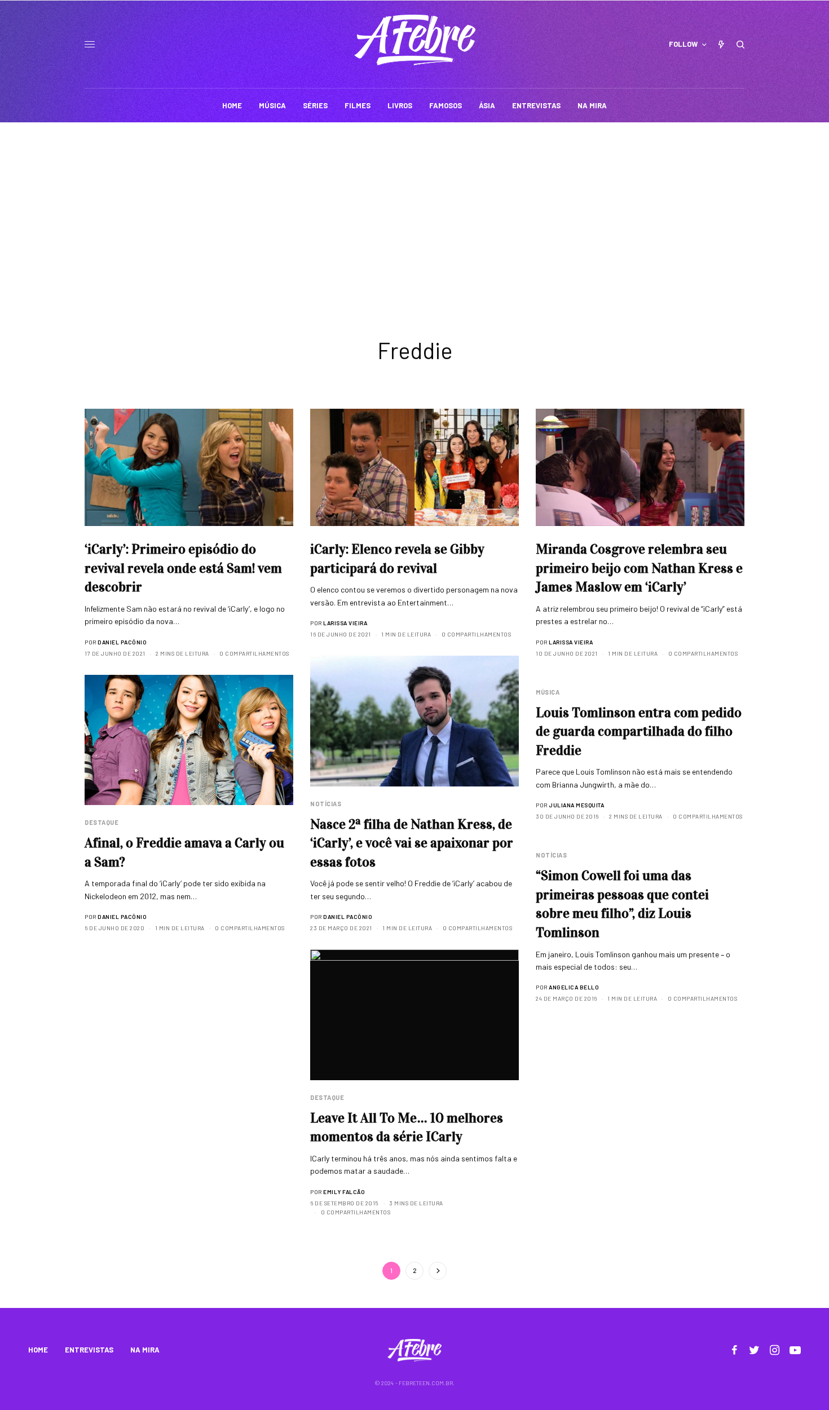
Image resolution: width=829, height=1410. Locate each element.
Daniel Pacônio (122, 642)
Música (547, 692)
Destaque (101, 822)
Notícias (325, 803)
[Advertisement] (414, 207)
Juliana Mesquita (576, 805)
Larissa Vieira (345, 623)
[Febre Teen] (414, 40)
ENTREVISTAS (89, 1349)
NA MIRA (145, 1349)
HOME (38, 1349)
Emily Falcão (344, 1191)
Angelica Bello (574, 987)
